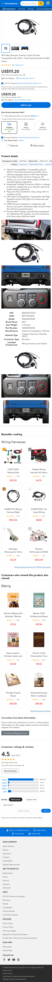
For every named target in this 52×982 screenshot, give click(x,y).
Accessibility (7, 907)
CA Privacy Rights (9, 931)
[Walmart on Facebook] (4, 960)
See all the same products (40, 711)
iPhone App (7, 946)
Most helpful (8, 805)
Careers (6, 850)
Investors (6, 857)
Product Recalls (8, 911)
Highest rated (31, 799)
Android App (7, 950)
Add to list (14, 145)
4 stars (4, 782)
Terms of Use (7, 923)
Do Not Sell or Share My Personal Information (20, 938)
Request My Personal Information (15, 934)
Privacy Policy (8, 927)
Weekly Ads (35, 833)
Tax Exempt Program (10, 914)
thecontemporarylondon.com (30, 83)
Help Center (41, 830)
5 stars (4, 780)
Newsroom (7, 853)
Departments (10, 8)
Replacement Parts (36, 164)
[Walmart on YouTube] (13, 960)
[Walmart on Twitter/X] (8, 960)
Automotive (23, 164)
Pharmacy (6, 900)
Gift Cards (6, 888)
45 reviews (19, 65)
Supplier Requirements (11, 864)
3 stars (4, 785)
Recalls (5, 903)
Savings (30, 8)
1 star (5, 791)
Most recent (15, 799)
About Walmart (8, 846)
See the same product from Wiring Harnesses (33, 567)
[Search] (41, 3)
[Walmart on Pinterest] (18, 960)
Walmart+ (6, 884)
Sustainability (8, 861)
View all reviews (10, 771)
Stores (5, 877)
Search (46, 810)
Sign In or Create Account (19, 830)
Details (21, 140)
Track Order (19, 833)
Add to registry (38, 145)
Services (22, 8)
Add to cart (26, 104)
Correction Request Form (15, 733)
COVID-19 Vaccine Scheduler (14, 896)
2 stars (4, 788)
